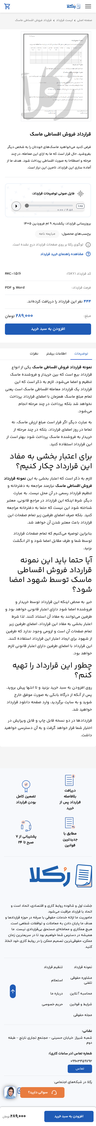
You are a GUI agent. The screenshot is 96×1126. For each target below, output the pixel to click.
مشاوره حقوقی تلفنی (81, 980)
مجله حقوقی (82, 1015)
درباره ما (56, 993)
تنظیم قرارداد (53, 967)
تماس (80, 1068)
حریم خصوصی (52, 1004)
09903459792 (81, 1061)
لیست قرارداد (64, 20)
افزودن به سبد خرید (48, 329)
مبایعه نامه (47, 234)
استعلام (57, 980)
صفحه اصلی (84, 20)
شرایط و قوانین (81, 1004)
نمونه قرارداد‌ (83, 967)
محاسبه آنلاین (81, 993)
